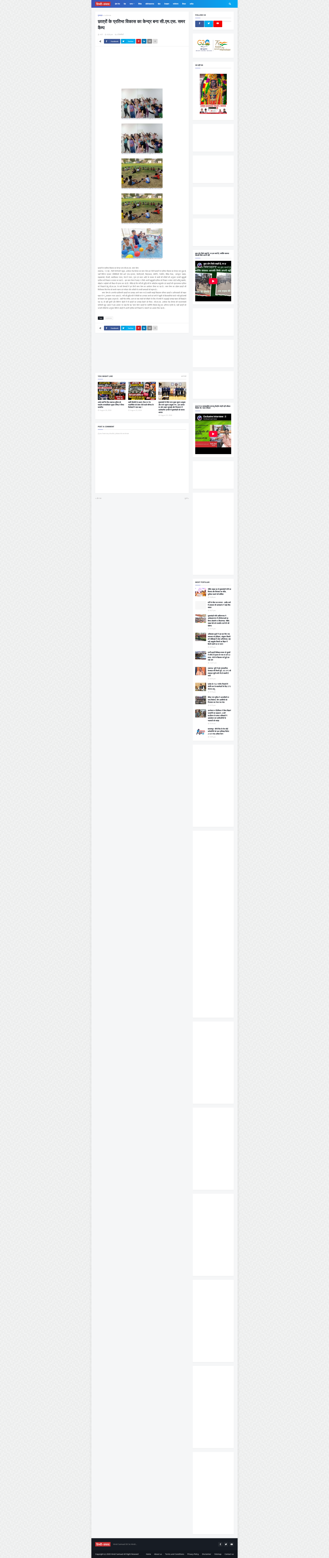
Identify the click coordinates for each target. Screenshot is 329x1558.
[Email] (149, 41)
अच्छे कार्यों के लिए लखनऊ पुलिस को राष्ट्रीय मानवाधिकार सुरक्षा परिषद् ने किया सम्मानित (111, 404)
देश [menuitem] (125, 4)
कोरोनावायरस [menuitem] (149, 4)
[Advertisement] (142, 67)
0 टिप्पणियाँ (120, 34)
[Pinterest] (138, 41)
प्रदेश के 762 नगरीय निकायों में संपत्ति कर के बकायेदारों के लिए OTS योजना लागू (219, 686)
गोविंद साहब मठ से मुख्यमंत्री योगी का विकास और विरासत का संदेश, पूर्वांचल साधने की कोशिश (219, 591)
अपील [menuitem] (191, 4)
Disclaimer (206, 1554)
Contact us (229, 1554)
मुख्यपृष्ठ (100, 15)
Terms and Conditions (174, 1554)
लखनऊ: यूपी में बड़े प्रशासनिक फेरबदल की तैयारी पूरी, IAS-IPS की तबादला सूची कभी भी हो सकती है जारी (219, 672)
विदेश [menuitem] (140, 4)
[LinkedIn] (144, 41)
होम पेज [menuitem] (117, 4)
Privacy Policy (193, 1554)
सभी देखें (183, 376)
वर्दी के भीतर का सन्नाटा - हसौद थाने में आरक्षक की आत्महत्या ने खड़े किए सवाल (219, 605)
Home (148, 1554)
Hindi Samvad (117, 1554)
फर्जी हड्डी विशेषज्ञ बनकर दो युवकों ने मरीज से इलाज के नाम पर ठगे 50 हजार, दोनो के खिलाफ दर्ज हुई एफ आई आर (219, 656)
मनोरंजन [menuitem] (175, 4)
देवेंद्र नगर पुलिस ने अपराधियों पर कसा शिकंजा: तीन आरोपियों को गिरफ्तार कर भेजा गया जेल (218, 699)
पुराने (186, 498)
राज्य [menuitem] (131, 4)
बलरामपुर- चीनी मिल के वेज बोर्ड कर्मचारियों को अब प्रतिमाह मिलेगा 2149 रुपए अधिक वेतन (218, 731)
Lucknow (107, 15)
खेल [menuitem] (159, 4)
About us (158, 1554)
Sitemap (217, 1554)
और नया (99, 498)
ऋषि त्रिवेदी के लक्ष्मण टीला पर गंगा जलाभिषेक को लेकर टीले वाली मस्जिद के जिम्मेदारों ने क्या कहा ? (141, 404)
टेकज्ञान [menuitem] (166, 4)
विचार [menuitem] (184, 4)
